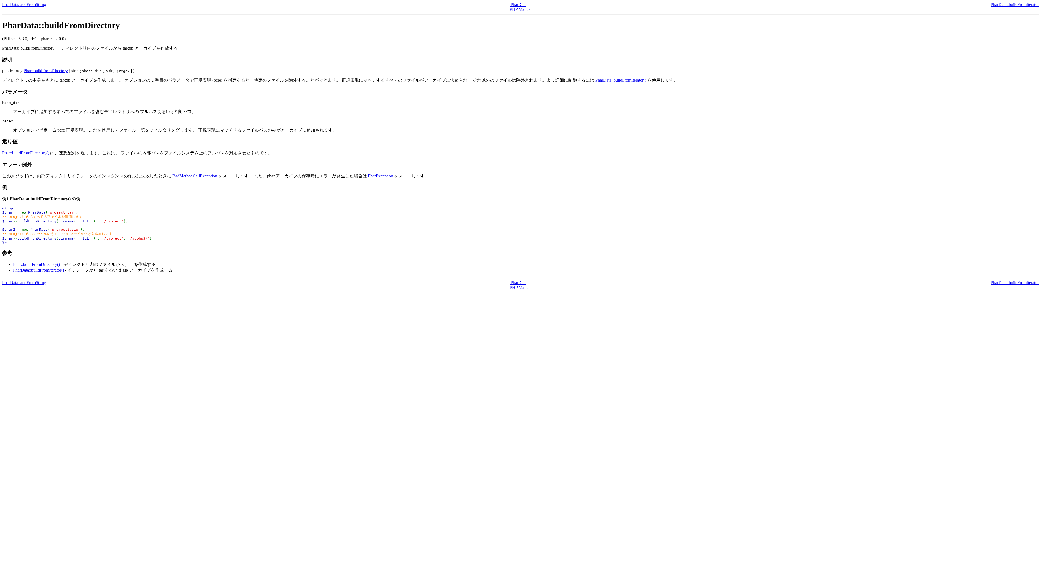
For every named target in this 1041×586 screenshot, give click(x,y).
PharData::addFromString (24, 4)
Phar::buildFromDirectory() (25, 153)
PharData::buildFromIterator (1015, 4)
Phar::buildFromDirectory (46, 70)
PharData (518, 4)
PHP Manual (521, 9)
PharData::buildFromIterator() (620, 80)
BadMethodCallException (194, 176)
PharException (380, 176)
